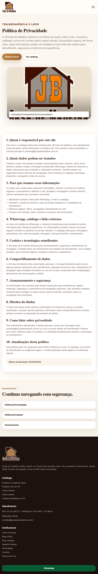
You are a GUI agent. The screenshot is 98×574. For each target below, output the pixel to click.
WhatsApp (49, 568)
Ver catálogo (32, 57)
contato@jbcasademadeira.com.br (17, 520)
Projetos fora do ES (11, 486)
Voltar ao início (12, 57)
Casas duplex (8, 494)
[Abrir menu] (93, 7)
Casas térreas (8, 490)
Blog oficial (7, 536)
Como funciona (9, 532)
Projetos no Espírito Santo (14, 483)
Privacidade (7, 548)
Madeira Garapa (9, 544)
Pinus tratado (8, 540)
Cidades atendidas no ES (13, 498)
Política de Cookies (14, 415)
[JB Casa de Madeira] (16, 7)
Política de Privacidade (16, 405)
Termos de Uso (12, 425)
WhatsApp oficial (10, 516)
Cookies (6, 552)
